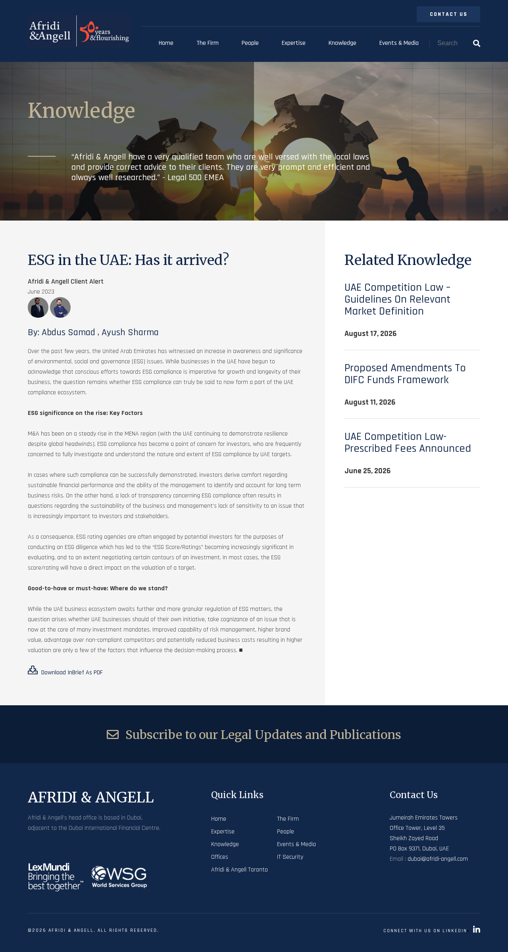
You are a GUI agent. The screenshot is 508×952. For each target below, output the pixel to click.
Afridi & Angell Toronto (239, 870)
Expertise (294, 43)
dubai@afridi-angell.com (438, 859)
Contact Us (449, 14)
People (250, 43)
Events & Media (399, 43)
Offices (219, 857)
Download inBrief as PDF (71, 672)
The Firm (207, 43)
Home (166, 43)
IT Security (290, 857)
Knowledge (342, 43)
